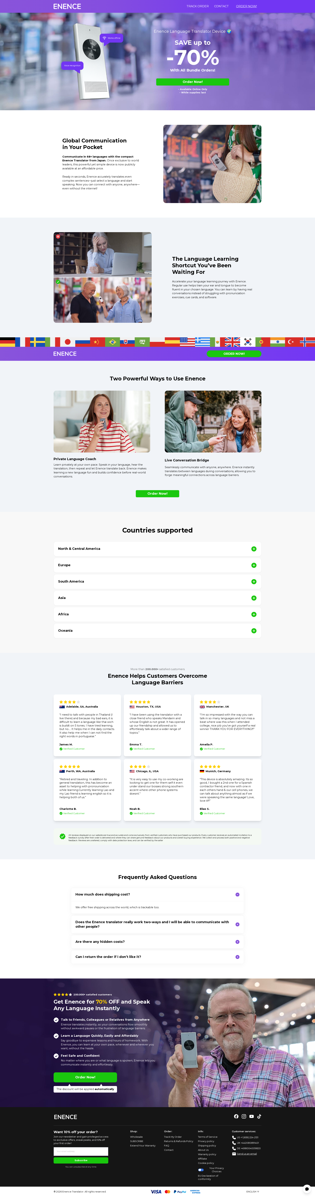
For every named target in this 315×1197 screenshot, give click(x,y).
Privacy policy (206, 1141)
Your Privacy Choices (216, 1170)
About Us (203, 1150)
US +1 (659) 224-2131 (247, 1137)
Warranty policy (207, 1154)
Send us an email (247, 1153)
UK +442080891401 (248, 1143)
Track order (197, 6)
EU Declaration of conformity (208, 1177)
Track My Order (173, 1137)
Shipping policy (207, 1145)
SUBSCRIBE (136, 1141)
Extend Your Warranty (142, 1145)
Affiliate (202, 1158)
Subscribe (81, 1160)
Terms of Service (207, 1137)
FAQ (166, 1145)
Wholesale (136, 1137)
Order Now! (246, 6)
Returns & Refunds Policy (178, 1141)
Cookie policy (206, 1163)
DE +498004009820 (249, 1148)
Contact (221, 6)
